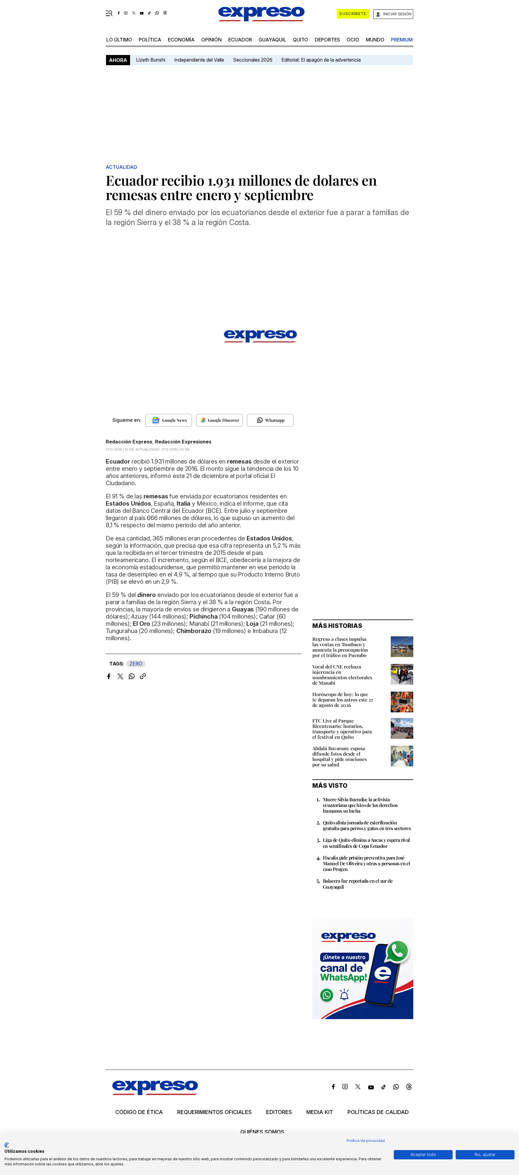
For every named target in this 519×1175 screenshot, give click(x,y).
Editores (279, 1112)
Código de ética (139, 1112)
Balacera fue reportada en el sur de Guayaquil (358, 884)
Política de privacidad (366, 1140)
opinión (211, 39)
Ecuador (240, 39)
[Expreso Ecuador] (155, 1093)
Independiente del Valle (199, 60)
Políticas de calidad (378, 1112)
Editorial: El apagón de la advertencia (321, 60)
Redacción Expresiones (183, 441)
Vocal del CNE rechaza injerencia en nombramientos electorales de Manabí (342, 674)
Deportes (327, 39)
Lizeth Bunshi (150, 60)
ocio (353, 39)
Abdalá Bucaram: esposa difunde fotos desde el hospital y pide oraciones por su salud (339, 756)
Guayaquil (272, 39)
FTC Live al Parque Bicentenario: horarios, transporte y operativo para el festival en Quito (342, 728)
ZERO (135, 664)
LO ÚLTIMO (119, 39)
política (150, 39)
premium (402, 39)
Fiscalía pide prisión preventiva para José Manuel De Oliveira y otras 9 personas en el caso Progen (366, 863)
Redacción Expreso (129, 441)
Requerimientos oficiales (214, 1112)
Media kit (319, 1112)
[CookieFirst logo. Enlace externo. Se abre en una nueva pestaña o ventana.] (7, 1145)
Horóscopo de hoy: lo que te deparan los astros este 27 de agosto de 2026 (342, 699)
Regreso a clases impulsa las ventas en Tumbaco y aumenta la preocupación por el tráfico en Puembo (340, 647)
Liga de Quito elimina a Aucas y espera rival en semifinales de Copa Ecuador (366, 843)
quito (300, 39)
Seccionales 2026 (252, 60)
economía (181, 39)
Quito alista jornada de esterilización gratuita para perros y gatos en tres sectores (367, 825)
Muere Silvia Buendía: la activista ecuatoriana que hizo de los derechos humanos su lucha (360, 805)
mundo (375, 39)
